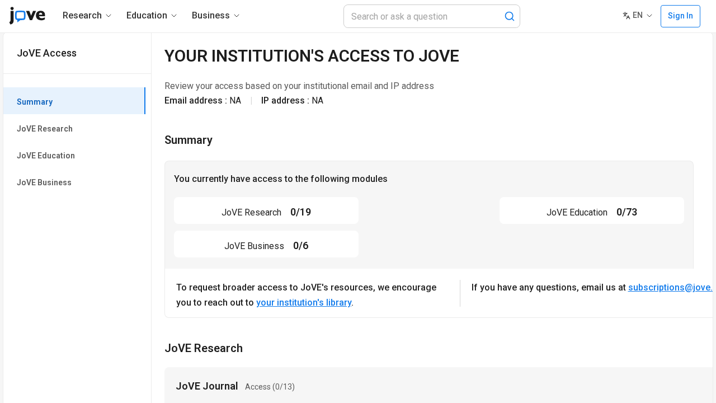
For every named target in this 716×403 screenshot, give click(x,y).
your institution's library (303, 302)
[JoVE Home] (27, 16)
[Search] (509, 16)
